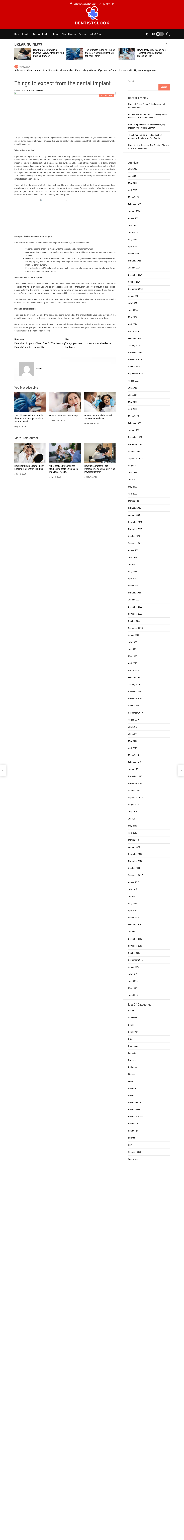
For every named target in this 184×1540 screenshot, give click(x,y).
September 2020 (135, 628)
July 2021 (132, 557)
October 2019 (134, 706)
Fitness (36, 34)
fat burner (132, 1067)
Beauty (56, 34)
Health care (133, 1124)
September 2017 (135, 875)
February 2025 (134, 261)
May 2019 (132, 741)
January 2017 (134, 932)
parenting (132, 1138)
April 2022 (132, 494)
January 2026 (134, 211)
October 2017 (134, 868)
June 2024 (133, 310)
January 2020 (134, 684)
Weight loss (133, 1159)
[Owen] (26, 369)
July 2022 (132, 472)
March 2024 (133, 331)
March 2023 (133, 416)
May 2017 (132, 903)
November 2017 (135, 861)
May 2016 (132, 988)
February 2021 (134, 593)
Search (131, 81)
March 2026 (133, 197)
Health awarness (135, 1116)
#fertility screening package (143, 70)
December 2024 (135, 275)
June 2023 (133, 395)
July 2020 (132, 642)
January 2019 (134, 769)
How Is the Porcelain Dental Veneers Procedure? (98, 417)
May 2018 (132, 826)
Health (45, 34)
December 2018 (135, 776)
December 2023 (135, 352)
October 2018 (134, 790)
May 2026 (132, 183)
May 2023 (132, 402)
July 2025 (132, 225)
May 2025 (132, 239)
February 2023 (134, 423)
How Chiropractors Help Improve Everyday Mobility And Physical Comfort (99, 468)
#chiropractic (52, 70)
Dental (25, 34)
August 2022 (133, 465)
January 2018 (134, 847)
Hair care (72, 34)
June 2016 (133, 981)
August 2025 (133, 218)
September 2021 (135, 543)
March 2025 (133, 253)
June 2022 (133, 480)
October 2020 (134, 621)
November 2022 (135, 444)
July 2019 (132, 727)
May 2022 (132, 487)
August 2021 (133, 550)
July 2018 (132, 812)
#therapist (20, 70)
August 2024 (133, 296)
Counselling (133, 1018)
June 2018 (133, 819)
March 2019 (133, 755)
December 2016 (135, 939)
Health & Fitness (96, 34)
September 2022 (135, 458)
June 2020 (133, 649)
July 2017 (132, 889)
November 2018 (135, 783)
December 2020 (135, 607)
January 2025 (134, 268)
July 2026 (132, 169)
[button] (166, 43)
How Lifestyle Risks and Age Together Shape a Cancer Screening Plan (99, 52)
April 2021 (132, 578)
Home (17, 34)
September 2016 (135, 960)
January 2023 (134, 430)
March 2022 (133, 501)
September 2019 (135, 713)
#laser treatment (35, 70)
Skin (64, 34)
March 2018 (133, 840)
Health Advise (134, 1109)
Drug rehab (133, 1046)
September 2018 (135, 797)
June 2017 (133, 896)
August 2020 (133, 635)
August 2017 (133, 882)
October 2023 (134, 367)
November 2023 (135, 359)
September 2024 (135, 289)
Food (130, 1081)
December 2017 (135, 854)
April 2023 (132, 409)
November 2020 (135, 614)
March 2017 (133, 917)
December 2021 (135, 522)
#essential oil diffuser (71, 70)
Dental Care (133, 1032)
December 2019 (135, 691)
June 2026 (133, 176)
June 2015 (133, 995)
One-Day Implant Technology (63, 415)
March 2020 (133, 670)
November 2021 (135, 529)
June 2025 (133, 232)
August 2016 (133, 967)
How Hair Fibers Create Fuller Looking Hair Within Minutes (29, 467)
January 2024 (134, 345)
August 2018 (133, 804)
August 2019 (133, 720)
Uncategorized (134, 1152)
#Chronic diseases (118, 70)
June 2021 (133, 564)
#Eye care (103, 70)
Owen (40, 90)
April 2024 (132, 324)
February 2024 (134, 338)
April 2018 (132, 833)
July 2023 (132, 388)
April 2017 (132, 910)
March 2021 (133, 585)
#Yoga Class (89, 70)
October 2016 (134, 953)
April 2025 (132, 246)
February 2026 (134, 204)
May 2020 (132, 656)
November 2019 (135, 698)
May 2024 (132, 317)
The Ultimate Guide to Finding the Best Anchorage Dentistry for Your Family (48, 52)
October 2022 (134, 451)
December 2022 (135, 437)
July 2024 (132, 303)
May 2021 (132, 571)
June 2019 (133, 734)
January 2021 (134, 600)
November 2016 (135, 946)
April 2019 (132, 748)
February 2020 (134, 677)
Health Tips (133, 1131)
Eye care (82, 34)
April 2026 (132, 190)
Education (132, 1053)
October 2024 (134, 282)
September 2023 (135, 374)
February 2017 (134, 924)
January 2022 (134, 515)
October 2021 (134, 536)
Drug (130, 1039)
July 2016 (132, 974)
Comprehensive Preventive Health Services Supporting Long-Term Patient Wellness (151, 52)
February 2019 (134, 762)
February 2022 (134, 508)
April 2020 (132, 663)
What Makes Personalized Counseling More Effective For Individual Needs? (64, 468)
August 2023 (133, 381)
